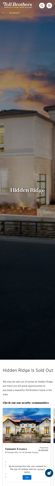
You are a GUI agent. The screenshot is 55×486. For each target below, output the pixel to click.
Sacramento (14, 13)
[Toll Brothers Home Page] (17, 6)
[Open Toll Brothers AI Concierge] (49, 473)
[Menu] (49, 5)
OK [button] (27, 477)
